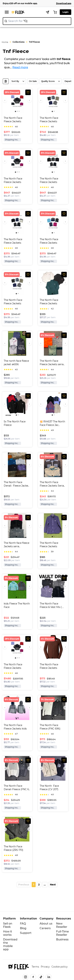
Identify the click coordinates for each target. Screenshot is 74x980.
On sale (32, 81)
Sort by (15, 81)
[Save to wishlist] (28, 92)
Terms (35, 966)
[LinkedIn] (49, 977)
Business (62, 939)
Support (25, 933)
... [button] (45, 884)
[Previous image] (5, 100)
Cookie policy (59, 966)
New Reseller (61, 925)
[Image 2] (17, 111)
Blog (23, 928)
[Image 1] (15, 111)
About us (46, 923)
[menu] (6, 12)
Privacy (45, 966)
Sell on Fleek (7, 925)
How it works (7, 933)
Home (5, 42)
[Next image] (29, 100)
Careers (45, 928)
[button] (24, 884)
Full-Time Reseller (62, 933)
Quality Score (48, 81)
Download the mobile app (10, 944)
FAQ (23, 923)
